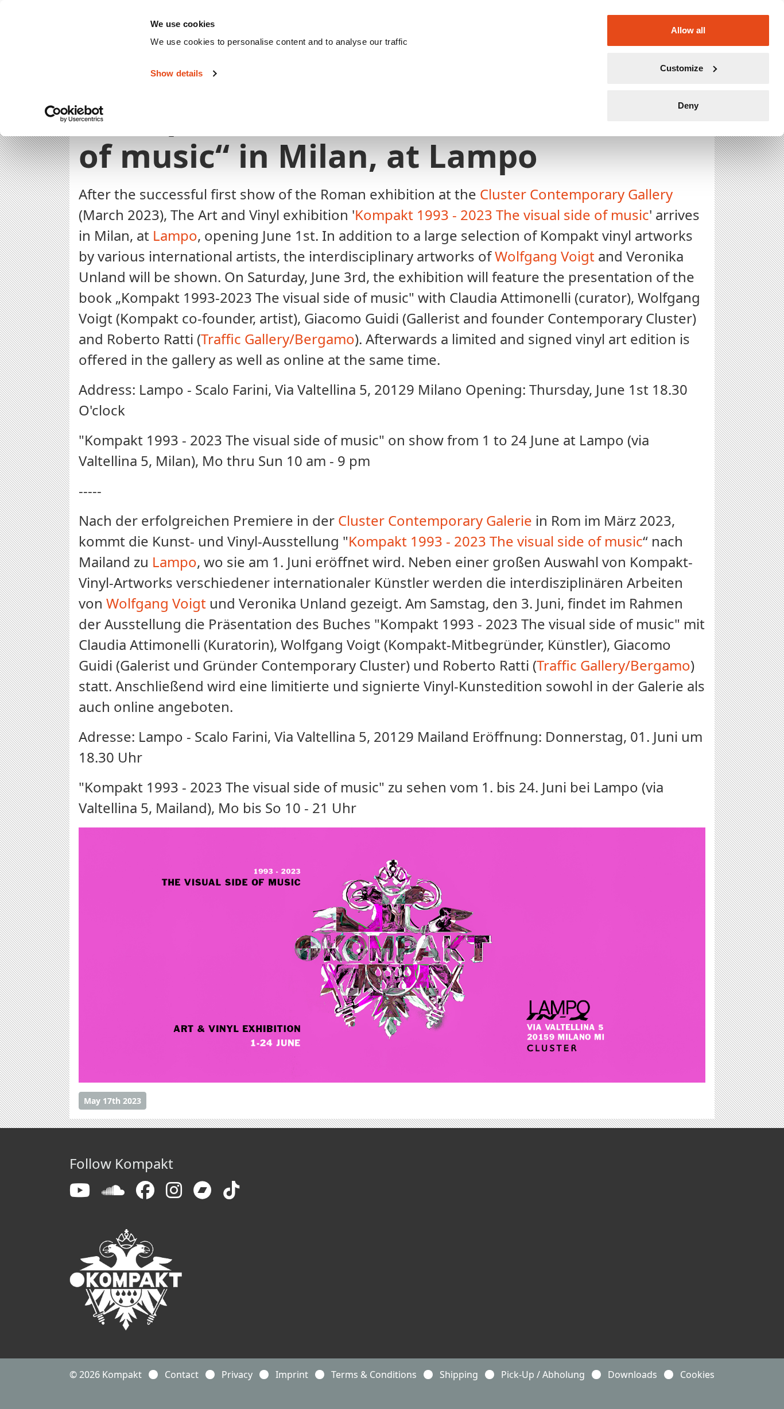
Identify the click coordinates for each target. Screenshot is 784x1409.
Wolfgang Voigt (545, 256)
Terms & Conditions (374, 1374)
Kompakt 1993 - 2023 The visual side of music (502, 214)
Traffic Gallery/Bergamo (278, 338)
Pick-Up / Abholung (543, 1374)
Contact (182, 1374)
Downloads (632, 1374)
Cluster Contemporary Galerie (435, 520)
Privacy (237, 1374)
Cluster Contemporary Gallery (576, 193)
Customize (681, 68)
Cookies (697, 1374)
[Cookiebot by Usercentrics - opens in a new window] (74, 113)
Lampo (175, 235)
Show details (176, 73)
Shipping (459, 1374)
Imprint (291, 1374)
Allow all (688, 30)
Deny (688, 105)
